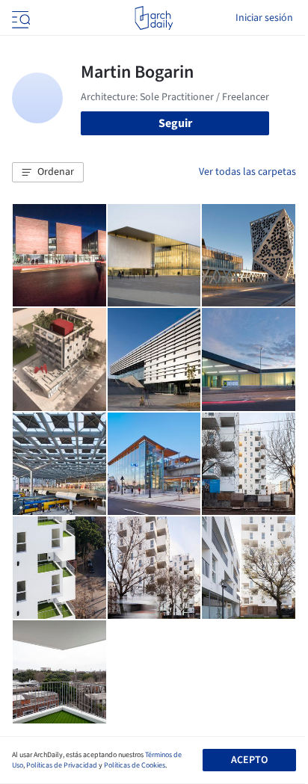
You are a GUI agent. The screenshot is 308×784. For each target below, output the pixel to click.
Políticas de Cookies (134, 765)
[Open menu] (19, 17)
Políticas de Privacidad (61, 765)
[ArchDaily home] (154, 18)
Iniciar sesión (264, 18)
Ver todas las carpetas (247, 171)
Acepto (249, 760)
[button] (48, 172)
